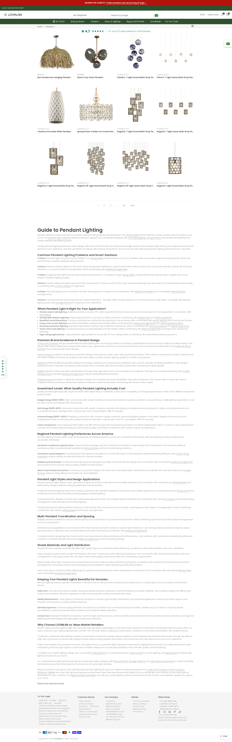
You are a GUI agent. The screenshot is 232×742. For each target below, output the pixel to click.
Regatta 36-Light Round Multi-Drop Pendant (96, 185)
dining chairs (144, 317)
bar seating (45, 314)
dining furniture (153, 237)
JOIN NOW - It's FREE (47, 700)
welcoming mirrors (180, 326)
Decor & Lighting (112, 21)
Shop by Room (77, 21)
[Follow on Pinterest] (175, 712)
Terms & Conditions (141, 701)
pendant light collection (59, 237)
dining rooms (183, 490)
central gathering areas (171, 323)
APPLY (202, 15)
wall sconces (136, 653)
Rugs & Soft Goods (135, 21)
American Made (113, 709)
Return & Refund (140, 704)
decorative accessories (162, 661)
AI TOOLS (60, 21)
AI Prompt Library (86, 704)
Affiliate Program (113, 719)
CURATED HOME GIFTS (169, 706)
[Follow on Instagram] (164, 712)
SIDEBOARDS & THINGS (169, 709)
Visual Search (85, 701)
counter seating (62, 286)
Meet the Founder (114, 704)
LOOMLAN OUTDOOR (168, 704)
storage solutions (137, 661)
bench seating (160, 320)
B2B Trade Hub (45, 703)
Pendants (49, 27)
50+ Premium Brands (115, 717)
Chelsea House (44, 379)
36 (124, 205)
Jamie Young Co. (45, 354)
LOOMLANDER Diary (114, 714)
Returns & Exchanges (88, 711)
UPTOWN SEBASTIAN (168, 701)
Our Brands (155, 21)
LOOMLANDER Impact (115, 711)
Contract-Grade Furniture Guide (53, 706)
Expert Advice (85, 709)
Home (39, 27)
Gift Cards (94, 706)
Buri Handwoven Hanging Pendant (54, 77)
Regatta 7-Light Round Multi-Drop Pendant (136, 131)
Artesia (40, 74)
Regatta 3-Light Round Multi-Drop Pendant (56, 185)
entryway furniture (157, 326)
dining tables (132, 235)
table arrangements (88, 539)
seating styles (69, 510)
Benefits (58, 703)
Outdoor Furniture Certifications (52, 724)
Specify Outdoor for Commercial (53, 711)
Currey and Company (48, 343)
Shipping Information (88, 714)
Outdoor (95, 21)
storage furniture (64, 302)
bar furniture (169, 499)
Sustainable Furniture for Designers (54, 708)
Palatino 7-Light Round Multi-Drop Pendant (136, 77)
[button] (2, 368)
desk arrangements (151, 329)
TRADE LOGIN (213, 15)
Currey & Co (123, 74)
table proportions (163, 317)
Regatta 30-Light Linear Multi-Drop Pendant (136, 185)
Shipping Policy (139, 709)
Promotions (138, 711)
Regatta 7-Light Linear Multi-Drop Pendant (176, 131)
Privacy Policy (85, 717)
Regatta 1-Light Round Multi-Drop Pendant (176, 185)
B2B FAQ (62, 700)
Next (133, 205)
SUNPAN (80, 74)
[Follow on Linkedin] (169, 712)
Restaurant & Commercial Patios (53, 716)
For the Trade (171, 21)
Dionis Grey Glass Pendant (90, 77)
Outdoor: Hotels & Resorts (50, 713)
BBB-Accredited (113, 706)
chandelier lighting (137, 237)
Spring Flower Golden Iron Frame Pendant (96, 131)
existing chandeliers (144, 291)
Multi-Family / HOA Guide (50, 719)
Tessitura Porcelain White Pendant (54, 131)
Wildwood (42, 363)
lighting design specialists (83, 675)
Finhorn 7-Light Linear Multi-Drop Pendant (176, 77)
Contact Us (111, 701)
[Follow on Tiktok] (180, 712)
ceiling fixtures (99, 653)
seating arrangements (116, 269)
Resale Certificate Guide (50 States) (54, 721)
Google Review (180, 720)
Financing (83, 706)
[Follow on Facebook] (159, 712)
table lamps (171, 653)
